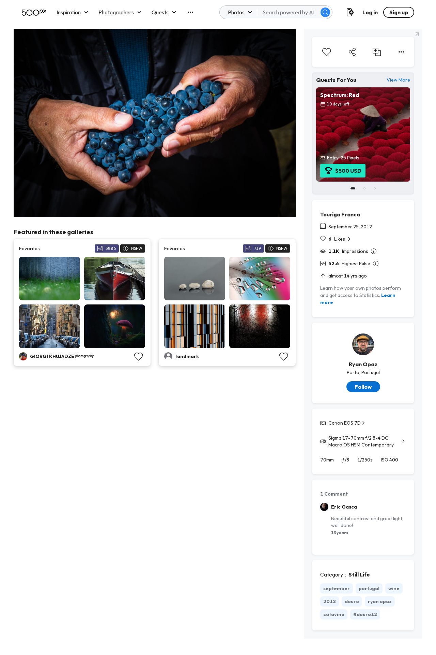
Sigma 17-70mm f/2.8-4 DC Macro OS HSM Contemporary (361, 441)
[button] (325, 12)
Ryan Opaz (363, 364)
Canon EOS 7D (344, 423)
